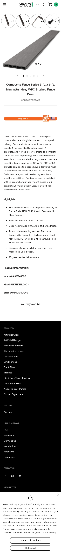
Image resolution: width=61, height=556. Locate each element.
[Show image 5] (37, 76)
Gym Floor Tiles (12, 383)
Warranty (9, 435)
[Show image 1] (23, 76)
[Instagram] (12, 476)
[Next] (43, 75)
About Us (9, 451)
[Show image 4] (34, 76)
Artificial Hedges (12, 340)
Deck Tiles (9, 367)
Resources (9, 457)
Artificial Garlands (13, 345)
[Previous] (17, 75)
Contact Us (10, 440)
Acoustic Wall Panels (15, 388)
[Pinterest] (20, 476)
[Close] (58, 494)
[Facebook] (5, 476)
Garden (8, 412)
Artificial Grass (12, 334)
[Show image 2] (27, 76)
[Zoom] (54, 17)
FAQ (6, 430)
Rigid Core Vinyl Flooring (17, 378)
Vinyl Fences (10, 361)
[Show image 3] (30, 76)
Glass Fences (11, 356)
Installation (10, 446)
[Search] (44, 4)
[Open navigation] (4, 4)
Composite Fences (14, 351)
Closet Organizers (13, 394)
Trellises (8, 372)
